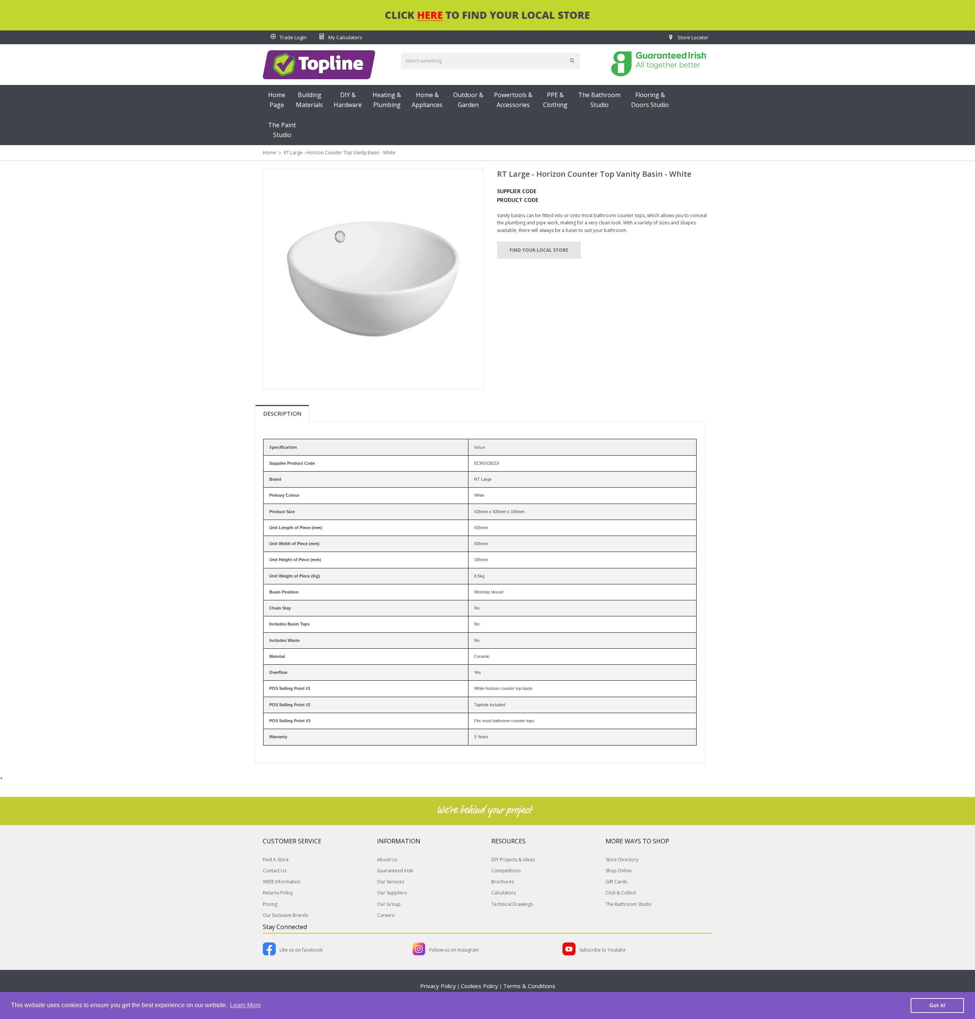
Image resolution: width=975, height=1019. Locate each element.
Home (269, 152)
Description (282, 413)
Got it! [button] (937, 1005)
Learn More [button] (245, 1005)
